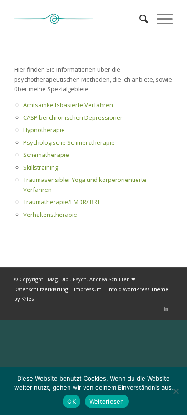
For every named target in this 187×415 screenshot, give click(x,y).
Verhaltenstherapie (50, 214)
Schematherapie (46, 155)
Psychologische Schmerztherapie (69, 142)
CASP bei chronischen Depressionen (73, 117)
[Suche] (139, 18)
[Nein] (175, 390)
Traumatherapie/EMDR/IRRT (61, 202)
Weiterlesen (106, 401)
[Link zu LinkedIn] (166, 308)
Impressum (88, 289)
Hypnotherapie (44, 130)
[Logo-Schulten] (77, 18)
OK (71, 401)
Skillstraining (40, 167)
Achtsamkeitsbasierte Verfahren (68, 105)
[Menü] (160, 18)
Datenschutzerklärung (41, 289)
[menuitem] (139, 18)
